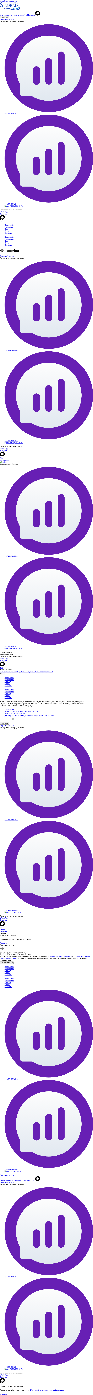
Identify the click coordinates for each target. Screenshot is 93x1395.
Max (1, 221)
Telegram (3, 214)
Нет (4, 954)
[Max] (2, 219)
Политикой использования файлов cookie (47, 1390)
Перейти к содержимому (9, 1)
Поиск (2, 929)
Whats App (4, 212)
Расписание (9, 227)
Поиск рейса (9, 225)
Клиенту (8, 229)
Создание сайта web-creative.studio (19, 719)
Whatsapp (12, 954)
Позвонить (4, 931)
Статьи (7, 231)
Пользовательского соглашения (60, 956)
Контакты (8, 233)
